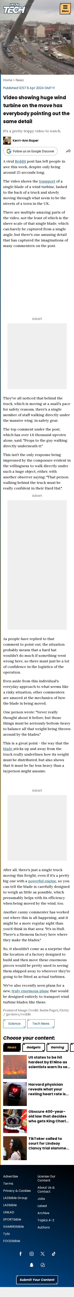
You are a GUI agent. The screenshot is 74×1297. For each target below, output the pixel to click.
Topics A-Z (45, 1220)
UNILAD (8, 1212)
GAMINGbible (13, 1226)
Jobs (41, 1198)
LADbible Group (15, 1198)
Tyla (6, 1233)
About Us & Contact (46, 1189)
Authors (43, 1227)
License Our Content (46, 1178)
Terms (8, 1183)
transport (47, 181)
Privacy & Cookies (17, 1190)
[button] (68, 151)
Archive (43, 1213)
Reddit (20, 161)
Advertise (10, 1176)
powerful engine (42, 881)
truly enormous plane (30, 991)
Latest (42, 1206)
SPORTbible (12, 1219)
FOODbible (11, 1241)
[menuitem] (12, 1047)
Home (7, 80)
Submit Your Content (37, 1279)
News (20, 80)
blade (8, 748)
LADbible (10, 1205)
